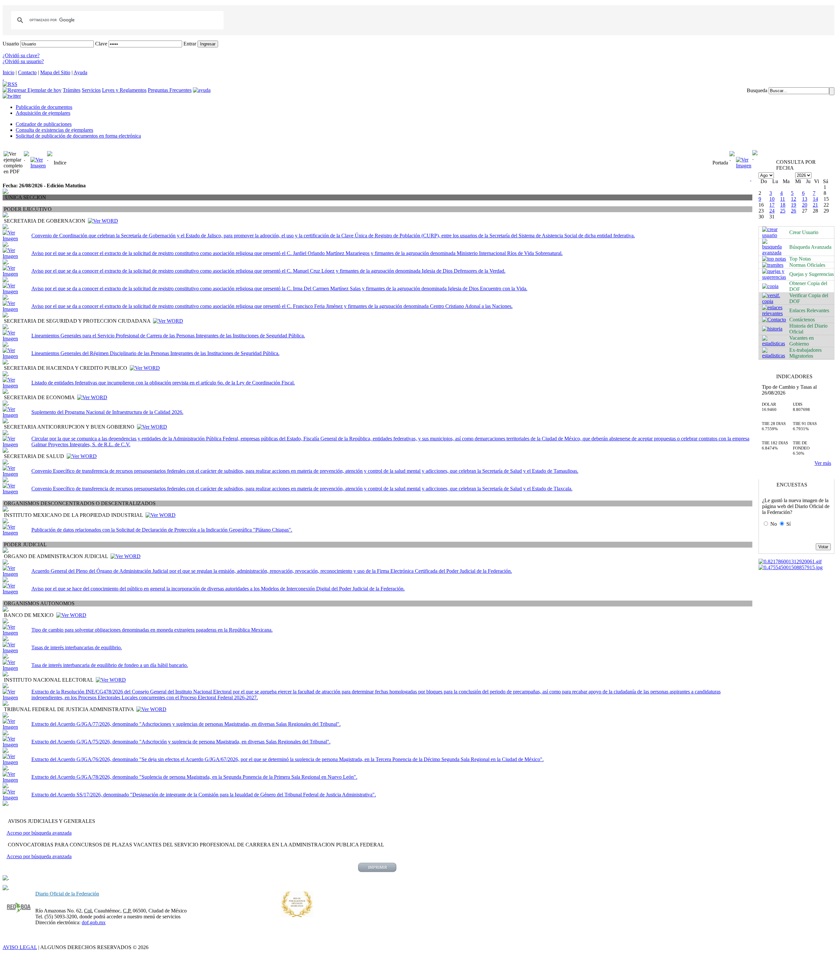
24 (772, 210)
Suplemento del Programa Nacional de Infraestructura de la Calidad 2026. (107, 412)
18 (782, 205)
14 (815, 199)
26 (793, 210)
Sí (788, 524)
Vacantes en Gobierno (801, 341)
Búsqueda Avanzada (810, 247)
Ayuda (80, 72)
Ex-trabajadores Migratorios (805, 353)
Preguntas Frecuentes (170, 90)
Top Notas (800, 259)
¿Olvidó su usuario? (23, 61)
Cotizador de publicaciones (44, 124)
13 (804, 199)
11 (782, 199)
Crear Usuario (803, 232)
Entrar (189, 43)
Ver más (822, 463)
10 (772, 199)
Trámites (71, 90)
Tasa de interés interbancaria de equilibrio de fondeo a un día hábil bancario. (109, 665)
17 (772, 205)
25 (782, 210)
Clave (101, 43)
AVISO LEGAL (20, 947)
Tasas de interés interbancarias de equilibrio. (76, 647)
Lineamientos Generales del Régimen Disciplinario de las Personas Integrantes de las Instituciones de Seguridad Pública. (155, 353)
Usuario (11, 43)
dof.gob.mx (94, 922)
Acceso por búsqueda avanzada (39, 833)
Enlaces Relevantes (809, 310)
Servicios (91, 90)
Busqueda (757, 90)
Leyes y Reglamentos (124, 90)
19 (793, 205)
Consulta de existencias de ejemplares (54, 130)
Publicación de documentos (44, 107)
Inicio (8, 72)
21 (815, 205)
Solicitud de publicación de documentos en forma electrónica (78, 136)
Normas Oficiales (807, 265)
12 (793, 199)
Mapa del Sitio (55, 72)
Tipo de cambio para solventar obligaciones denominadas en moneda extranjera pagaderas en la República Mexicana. (152, 630)
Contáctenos (802, 319)
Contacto (27, 72)
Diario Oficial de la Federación (67, 893)
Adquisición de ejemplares (43, 113)
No (773, 524)
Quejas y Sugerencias (811, 274)
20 (804, 205)
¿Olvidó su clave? (21, 55)
